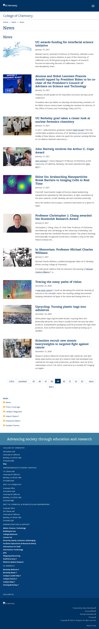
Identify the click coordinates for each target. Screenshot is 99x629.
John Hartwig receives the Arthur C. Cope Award (64, 150)
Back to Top (91, 625)
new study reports (45, 290)
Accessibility (90, 611)
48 (53, 382)
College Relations (10, 534)
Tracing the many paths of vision (58, 282)
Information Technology (13, 550)
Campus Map (9, 582)
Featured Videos (13, 420)
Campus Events (10, 579)
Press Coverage (13, 407)
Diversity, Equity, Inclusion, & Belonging (19, 540)
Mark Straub (79, 130)
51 (71, 382)
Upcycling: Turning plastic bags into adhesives (60, 308)
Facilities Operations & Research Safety (19, 543)
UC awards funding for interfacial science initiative (64, 43)
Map (5, 464)
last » (52, 386)
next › (92, 381)
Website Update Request (13, 562)
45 (34, 382)
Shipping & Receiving (11, 556)
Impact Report (12, 416)
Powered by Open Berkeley (84, 608)
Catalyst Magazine (14, 411)
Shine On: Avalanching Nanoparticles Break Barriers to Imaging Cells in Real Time (62, 180)
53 (83, 382)
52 (77, 382)
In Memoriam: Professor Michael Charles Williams (64, 251)
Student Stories (12, 425)
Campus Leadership (12, 576)
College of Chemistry (18, 15)
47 (47, 382)
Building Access (9, 531)
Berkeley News (10, 573)
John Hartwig (41, 161)
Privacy (92, 617)
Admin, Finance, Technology (14, 528)
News (13, 22)
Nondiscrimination (88, 614)
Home (5, 22)
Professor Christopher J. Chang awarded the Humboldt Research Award (63, 217)
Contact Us (7, 537)
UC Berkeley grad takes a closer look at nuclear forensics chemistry (62, 119)
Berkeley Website (11, 569)
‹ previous (23, 381)
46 (41, 382)
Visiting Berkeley (11, 585)
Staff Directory (10, 559)
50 (65, 382)
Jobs (5, 553)
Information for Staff (11, 547)
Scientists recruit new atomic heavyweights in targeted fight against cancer (62, 343)
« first (12, 381)
